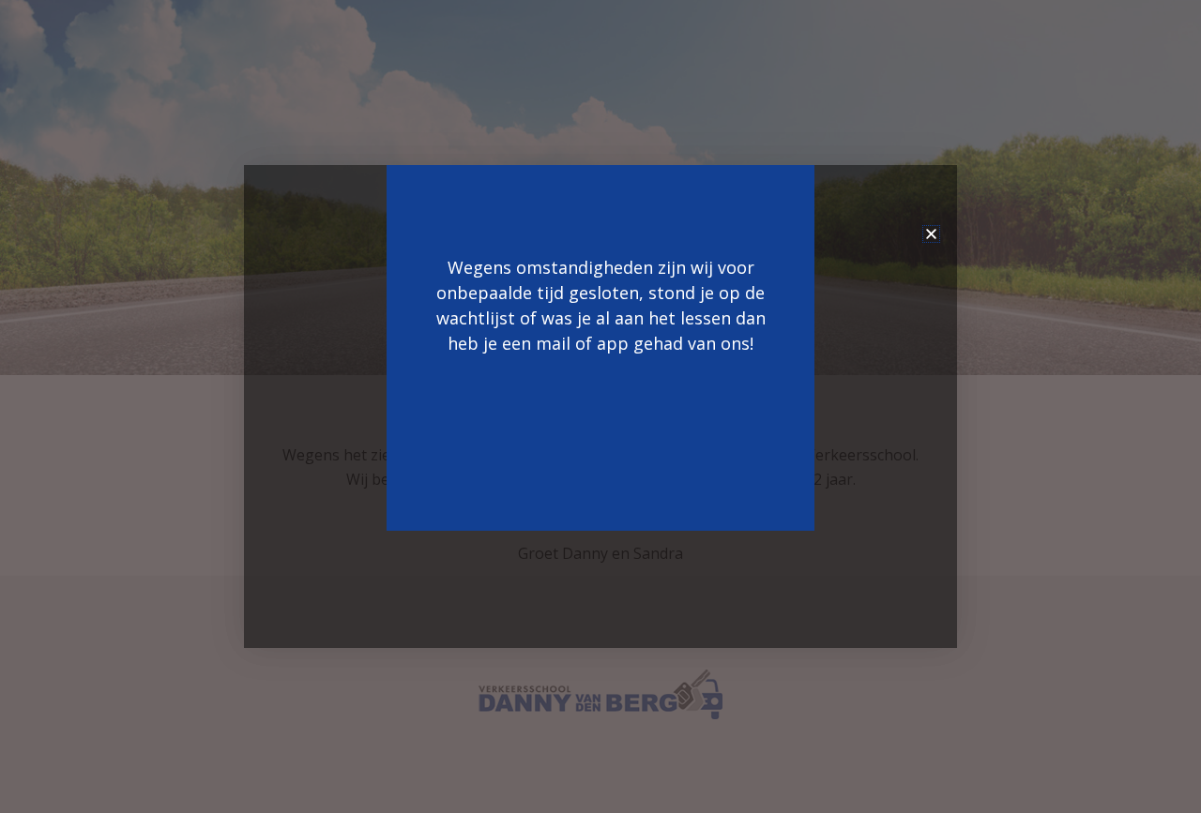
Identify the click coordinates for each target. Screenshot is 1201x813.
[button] (931, 234)
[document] (600, 406)
